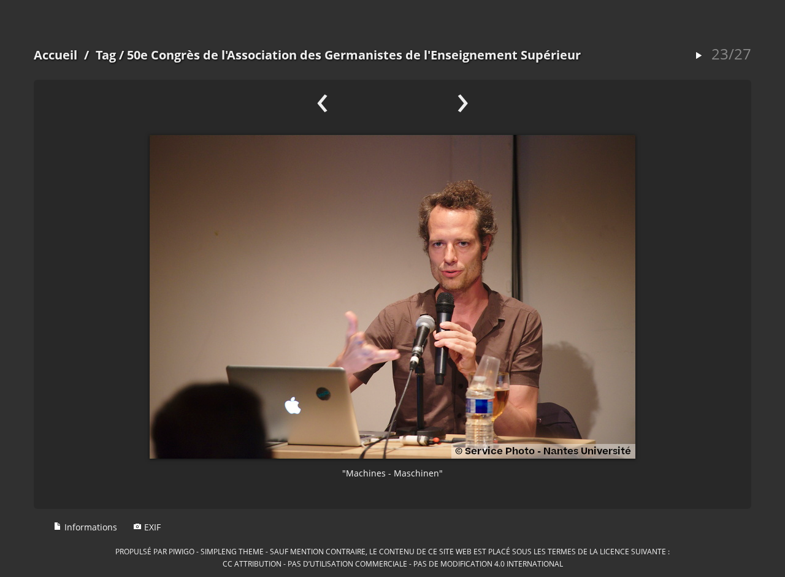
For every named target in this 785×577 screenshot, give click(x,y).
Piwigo (181, 551)
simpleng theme (232, 551)
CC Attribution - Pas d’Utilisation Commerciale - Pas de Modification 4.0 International (393, 563)
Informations (89, 527)
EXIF (151, 527)
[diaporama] (698, 56)
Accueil (55, 55)
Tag (106, 55)
